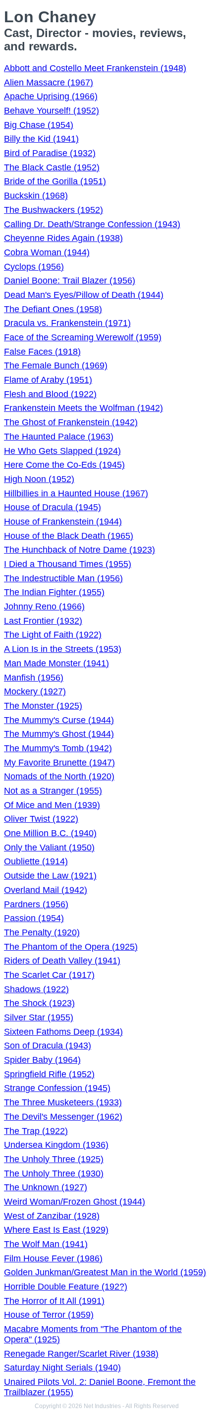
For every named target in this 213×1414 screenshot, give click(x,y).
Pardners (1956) (36, 904)
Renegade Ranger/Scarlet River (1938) (81, 1354)
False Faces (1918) (42, 352)
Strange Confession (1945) (57, 1088)
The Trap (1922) (36, 1131)
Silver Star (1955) (38, 1017)
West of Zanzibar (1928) (52, 1216)
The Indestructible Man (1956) (63, 578)
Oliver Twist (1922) (41, 819)
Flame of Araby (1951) (48, 380)
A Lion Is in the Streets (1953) (62, 649)
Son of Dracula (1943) (47, 1045)
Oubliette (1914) (36, 861)
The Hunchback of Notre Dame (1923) (79, 550)
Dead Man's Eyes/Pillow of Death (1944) (83, 295)
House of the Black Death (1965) (68, 536)
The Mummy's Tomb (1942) (58, 748)
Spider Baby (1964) (42, 1060)
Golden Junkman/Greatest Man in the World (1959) (105, 1272)
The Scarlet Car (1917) (49, 975)
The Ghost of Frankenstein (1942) (71, 422)
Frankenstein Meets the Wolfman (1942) (83, 408)
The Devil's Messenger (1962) (63, 1117)
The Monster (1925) (43, 706)
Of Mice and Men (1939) (52, 805)
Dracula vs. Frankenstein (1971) (67, 323)
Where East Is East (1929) (56, 1230)
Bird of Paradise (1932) (50, 153)
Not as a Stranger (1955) (53, 791)
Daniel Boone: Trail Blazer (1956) (69, 280)
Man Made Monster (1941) (56, 663)
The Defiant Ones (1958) (53, 309)
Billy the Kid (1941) (41, 139)
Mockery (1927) (35, 691)
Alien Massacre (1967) (48, 82)
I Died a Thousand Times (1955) (67, 564)
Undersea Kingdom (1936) (56, 1145)
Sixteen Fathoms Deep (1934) (63, 1032)
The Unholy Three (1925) (54, 1159)
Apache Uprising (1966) (51, 96)
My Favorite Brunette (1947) (59, 763)
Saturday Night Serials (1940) (62, 1368)
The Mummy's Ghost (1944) (59, 734)
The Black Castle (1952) (52, 167)
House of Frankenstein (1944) (63, 521)
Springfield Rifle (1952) (49, 1074)
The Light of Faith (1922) (53, 635)
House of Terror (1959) (49, 1315)
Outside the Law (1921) (50, 876)
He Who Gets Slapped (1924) (62, 451)
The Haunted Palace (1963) (58, 437)
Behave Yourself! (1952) (51, 111)
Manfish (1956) (33, 678)
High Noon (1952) (39, 479)
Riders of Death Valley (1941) (62, 961)
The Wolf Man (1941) (46, 1244)
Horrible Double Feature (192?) (65, 1287)
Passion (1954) (34, 918)
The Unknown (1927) (45, 1187)
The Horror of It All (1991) (54, 1301)
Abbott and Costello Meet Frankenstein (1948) (95, 68)
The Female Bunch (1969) (55, 365)
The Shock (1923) (39, 1003)
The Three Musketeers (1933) (63, 1102)
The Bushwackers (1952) (53, 210)
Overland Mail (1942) (45, 890)
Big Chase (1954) (38, 125)
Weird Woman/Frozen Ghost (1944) (74, 1202)
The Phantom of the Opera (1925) (71, 947)
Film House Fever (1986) (53, 1258)
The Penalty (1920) (42, 932)
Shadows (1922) (36, 989)
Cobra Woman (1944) (47, 252)
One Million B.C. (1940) (50, 833)
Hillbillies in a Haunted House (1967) (76, 493)
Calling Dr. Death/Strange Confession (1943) (92, 224)
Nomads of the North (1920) (59, 776)
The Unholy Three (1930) (54, 1173)
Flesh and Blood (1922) (50, 394)
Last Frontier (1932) (43, 621)
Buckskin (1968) (36, 196)
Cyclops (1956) (34, 267)
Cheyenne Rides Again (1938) (63, 238)
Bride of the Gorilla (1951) (55, 181)
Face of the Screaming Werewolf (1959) (82, 337)
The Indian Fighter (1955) (54, 592)
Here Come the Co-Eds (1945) (64, 465)
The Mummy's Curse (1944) (59, 720)
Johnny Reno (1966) (44, 606)
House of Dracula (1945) (52, 507)
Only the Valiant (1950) (49, 847)
